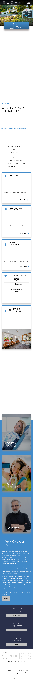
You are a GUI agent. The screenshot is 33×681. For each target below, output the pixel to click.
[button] (4, 2)
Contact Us (16, 644)
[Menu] (29, 2)
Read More (23, 200)
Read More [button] (16, 281)
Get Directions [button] (16, 615)
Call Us (16, 630)
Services (6, 598)
